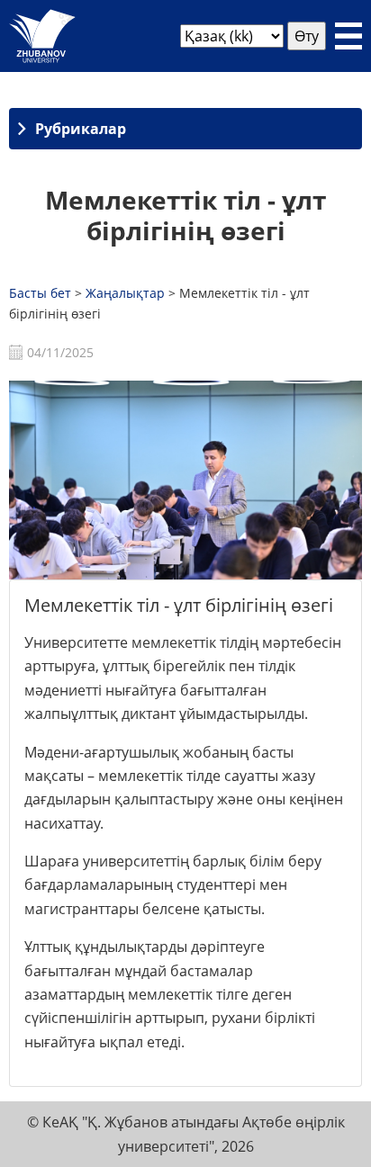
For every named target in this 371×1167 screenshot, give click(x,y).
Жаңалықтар (125, 292)
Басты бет (40, 292)
